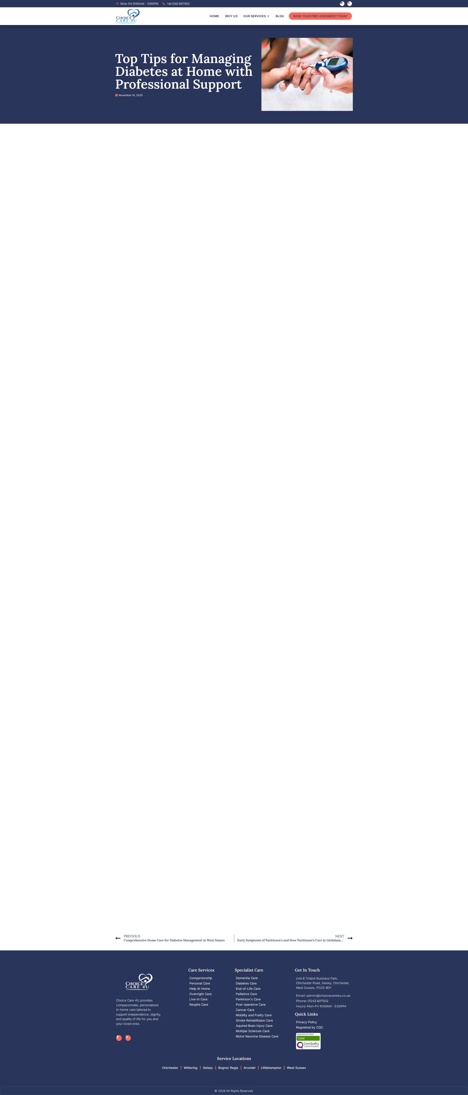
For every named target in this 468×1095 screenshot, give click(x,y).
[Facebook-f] (119, 1038)
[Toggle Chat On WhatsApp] (455, 1085)
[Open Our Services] (268, 16)
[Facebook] (342, 3)
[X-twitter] (349, 3)
